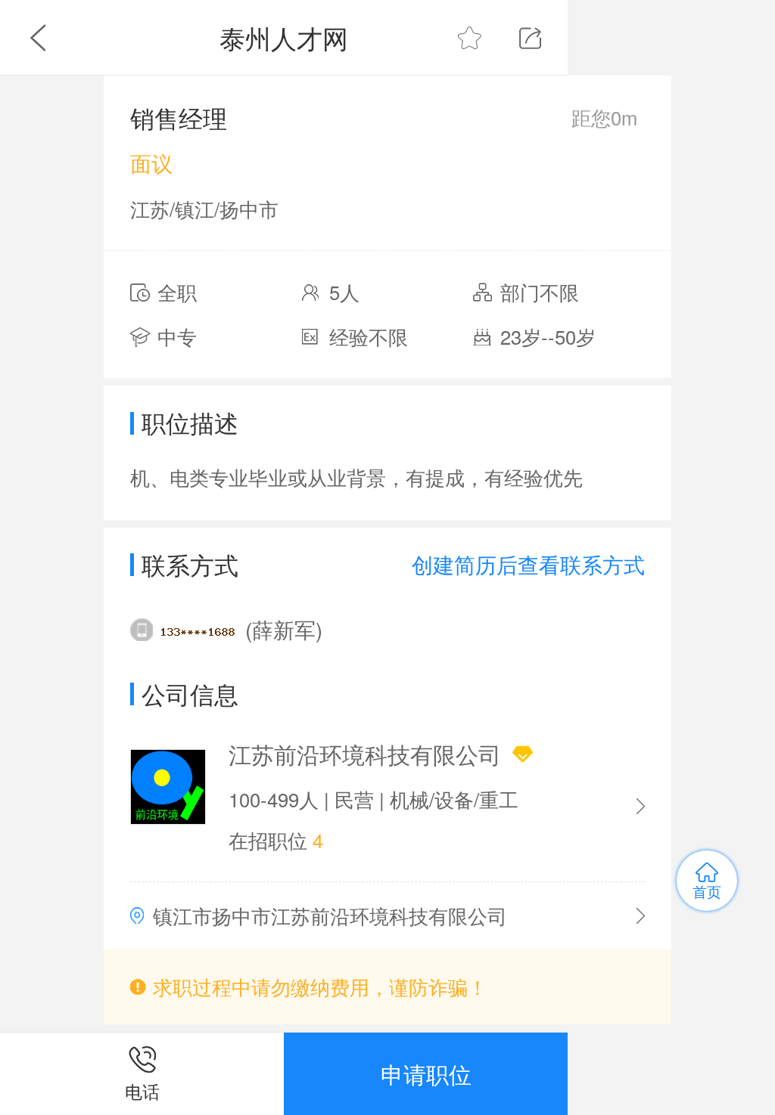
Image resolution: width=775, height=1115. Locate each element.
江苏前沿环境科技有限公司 (365, 754)
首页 (707, 891)
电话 (142, 1091)
